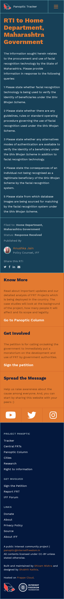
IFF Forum (11, 497)
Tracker (9, 440)
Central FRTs (12, 446)
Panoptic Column (16, 452)
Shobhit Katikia (28, 569)
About (8, 519)
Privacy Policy (13, 525)
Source (9, 531)
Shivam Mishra (43, 565)
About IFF (11, 536)
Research (10, 463)
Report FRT (12, 491)
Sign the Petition (15, 485)
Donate (9, 514)
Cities (7, 457)
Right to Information (18, 469)
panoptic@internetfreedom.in (22, 550)
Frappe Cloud (25, 577)
